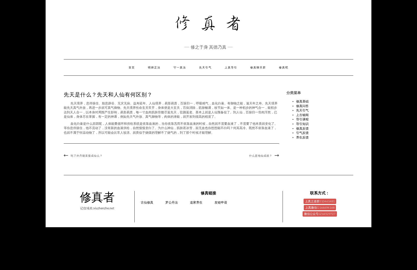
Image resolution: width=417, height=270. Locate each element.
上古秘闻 (302, 115)
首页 (132, 67)
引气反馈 (302, 133)
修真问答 (302, 106)
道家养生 (196, 202)
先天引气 (205, 67)
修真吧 (283, 67)
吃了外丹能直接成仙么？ (87, 155)
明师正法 (154, 67)
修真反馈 (302, 128)
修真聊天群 (258, 67)
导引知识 (302, 124)
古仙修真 (147, 202)
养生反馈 (302, 137)
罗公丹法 (171, 202)
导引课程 (302, 119)
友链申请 (221, 202)
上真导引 (231, 67)
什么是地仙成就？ (260, 155)
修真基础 (302, 101)
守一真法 (180, 67)
